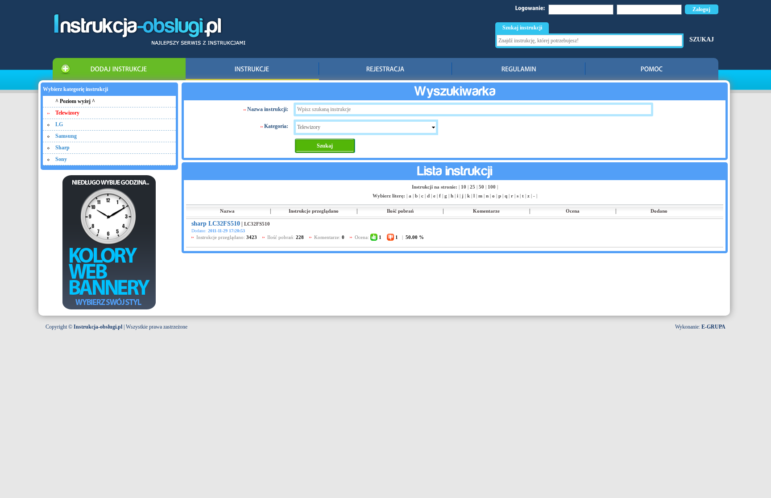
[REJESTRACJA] (385, 69)
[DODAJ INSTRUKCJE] (119, 69)
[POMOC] (652, 69)
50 (481, 186)
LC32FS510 (257, 223)
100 (492, 186)
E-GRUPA (713, 327)
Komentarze (486, 211)
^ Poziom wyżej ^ (75, 101)
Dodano (659, 211)
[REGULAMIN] (518, 69)
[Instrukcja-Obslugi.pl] (149, 43)
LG (59, 124)
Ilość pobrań (400, 211)
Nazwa (227, 211)
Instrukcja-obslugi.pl (98, 327)
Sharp (62, 147)
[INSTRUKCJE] (252, 69)
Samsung (66, 136)
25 (472, 186)
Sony (61, 159)
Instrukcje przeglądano (314, 211)
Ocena (573, 211)
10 (463, 186)
